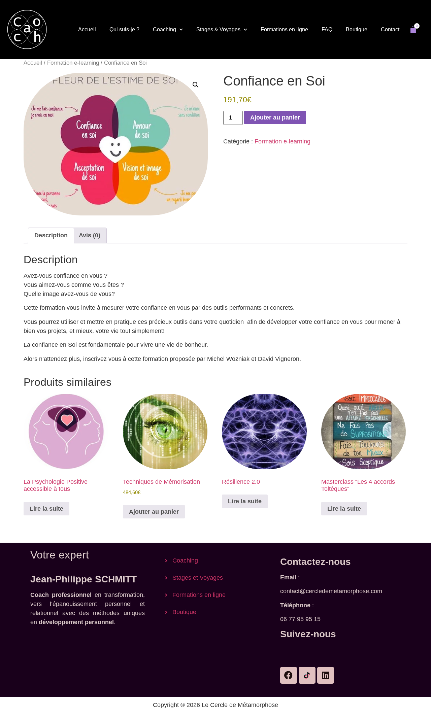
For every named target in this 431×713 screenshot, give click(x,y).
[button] (196, 85)
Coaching (164, 29)
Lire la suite (46, 508)
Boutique (356, 29)
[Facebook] (288, 675)
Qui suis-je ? (124, 29)
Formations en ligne (284, 29)
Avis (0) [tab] (89, 235)
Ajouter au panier (275, 117)
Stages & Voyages (218, 29)
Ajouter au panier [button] (154, 511)
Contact (390, 29)
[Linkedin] (325, 675)
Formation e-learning (73, 63)
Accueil (87, 29)
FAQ (327, 29)
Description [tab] (51, 235)
